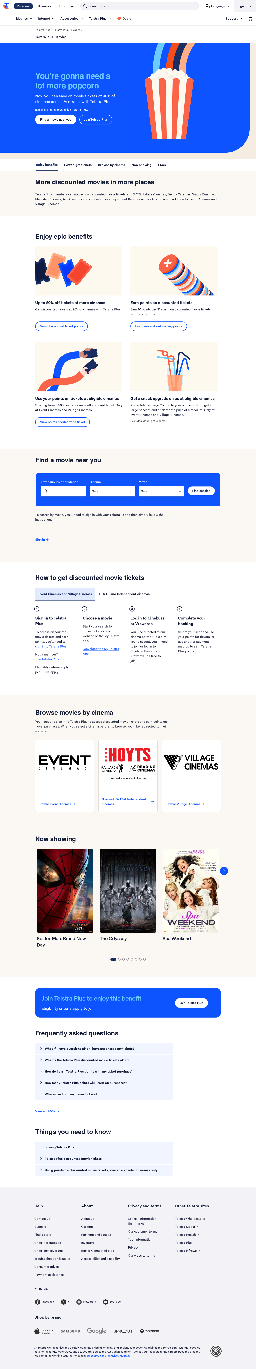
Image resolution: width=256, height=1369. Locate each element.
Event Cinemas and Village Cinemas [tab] (65, 594)
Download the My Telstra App (101, 651)
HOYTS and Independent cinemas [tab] (124, 594)
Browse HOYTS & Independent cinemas (124, 801)
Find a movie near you (55, 119)
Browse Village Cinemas (182, 804)
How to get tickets (78, 165)
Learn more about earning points (158, 326)
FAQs (162, 165)
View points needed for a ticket (62, 422)
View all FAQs (45, 1111)
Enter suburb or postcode (59, 482)
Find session (201, 491)
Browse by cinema (111, 165)
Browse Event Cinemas (54, 804)
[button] (224, 871)
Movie (143, 482)
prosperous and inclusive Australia (108, 1355)
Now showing (142, 165)
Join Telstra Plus (96, 119)
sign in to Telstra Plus (51, 646)
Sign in (40, 539)
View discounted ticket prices (61, 326)
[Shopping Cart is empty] (250, 18)
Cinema (95, 482)
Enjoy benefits (47, 165)
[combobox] (63, 491)
